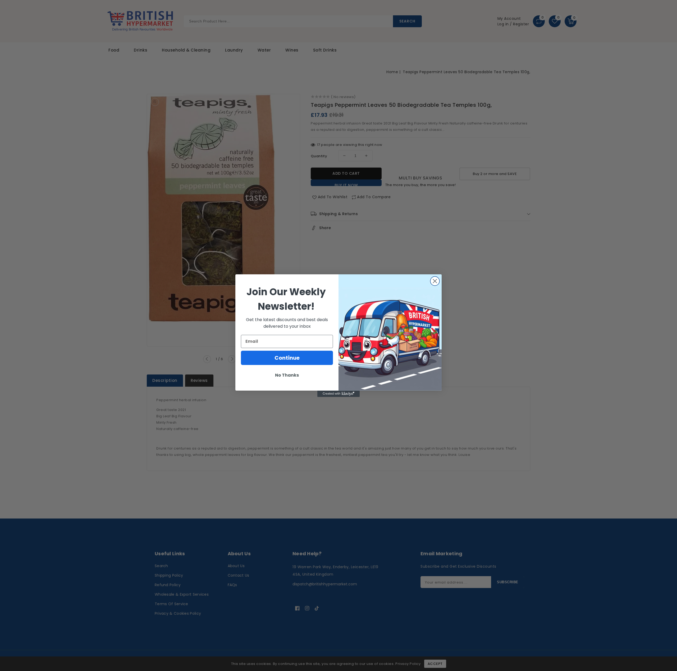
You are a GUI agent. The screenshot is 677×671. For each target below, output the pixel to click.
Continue (287, 358)
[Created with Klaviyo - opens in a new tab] (338, 394)
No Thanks (287, 375)
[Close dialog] (435, 281)
